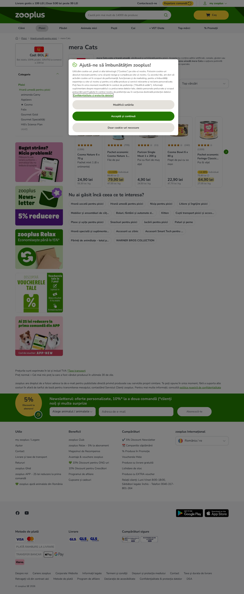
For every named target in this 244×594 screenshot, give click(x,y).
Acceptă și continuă (123, 116)
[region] (123, 97)
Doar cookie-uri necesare (123, 128)
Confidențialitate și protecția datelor (93, 95)
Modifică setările (123, 105)
